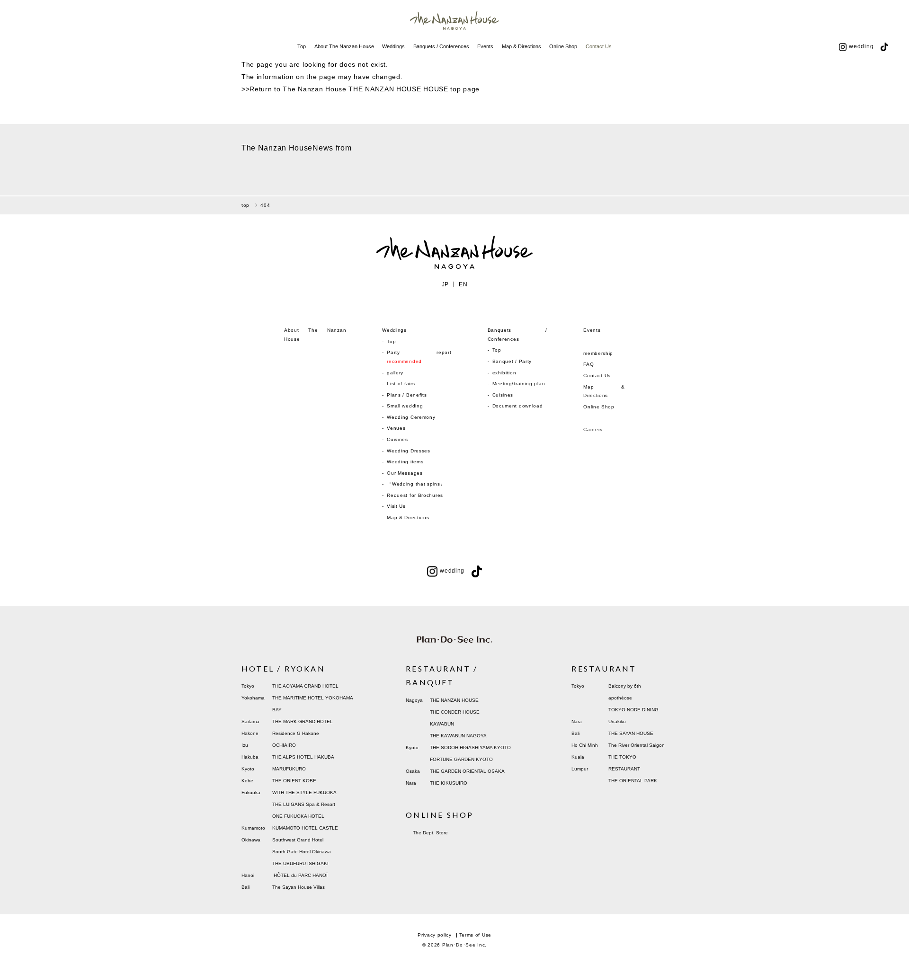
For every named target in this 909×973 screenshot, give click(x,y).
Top (301, 46)
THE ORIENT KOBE (294, 780)
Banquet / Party (512, 361)
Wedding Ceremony (411, 417)
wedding (861, 46)
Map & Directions (521, 46)
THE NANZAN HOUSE (454, 700)
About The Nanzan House (344, 46)
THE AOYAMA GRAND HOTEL (305, 686)
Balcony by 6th (624, 686)
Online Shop (563, 46)
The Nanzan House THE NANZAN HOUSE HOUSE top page (381, 89)
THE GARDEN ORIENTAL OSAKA (467, 771)
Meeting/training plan (518, 383)
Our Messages (404, 473)
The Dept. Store (430, 832)
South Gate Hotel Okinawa (301, 851)
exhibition (504, 372)
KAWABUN (442, 723)
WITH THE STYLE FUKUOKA (304, 792)
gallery (395, 372)
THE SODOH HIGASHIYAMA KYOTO (470, 747)
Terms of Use (475, 935)
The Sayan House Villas (298, 887)
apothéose (620, 697)
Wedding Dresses (408, 450)
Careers (593, 429)
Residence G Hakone (295, 733)
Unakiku (617, 721)
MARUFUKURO (289, 768)
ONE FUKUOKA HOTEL (298, 816)
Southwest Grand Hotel (297, 839)
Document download (517, 405)
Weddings (393, 46)
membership (598, 353)
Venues (396, 428)
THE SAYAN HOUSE (630, 733)
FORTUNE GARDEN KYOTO (461, 759)
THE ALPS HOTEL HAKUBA (303, 757)
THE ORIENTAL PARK (632, 780)
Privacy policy (435, 935)
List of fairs (401, 383)
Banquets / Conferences (441, 46)
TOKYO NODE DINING (633, 709)
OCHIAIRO (284, 745)
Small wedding (405, 405)
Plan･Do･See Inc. (464, 944)
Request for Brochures (415, 495)
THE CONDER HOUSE (455, 712)
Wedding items (405, 461)
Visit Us (396, 506)
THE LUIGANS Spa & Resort (303, 804)
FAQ (588, 364)
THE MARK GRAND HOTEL (302, 721)
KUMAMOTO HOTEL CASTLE (305, 828)
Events (485, 46)
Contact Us (599, 46)
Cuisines (397, 439)
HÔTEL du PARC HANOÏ (300, 875)
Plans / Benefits (407, 395)
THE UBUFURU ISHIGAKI (300, 863)
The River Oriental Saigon (636, 745)
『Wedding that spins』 (416, 483)
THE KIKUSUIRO (448, 783)
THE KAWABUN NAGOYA (458, 735)
